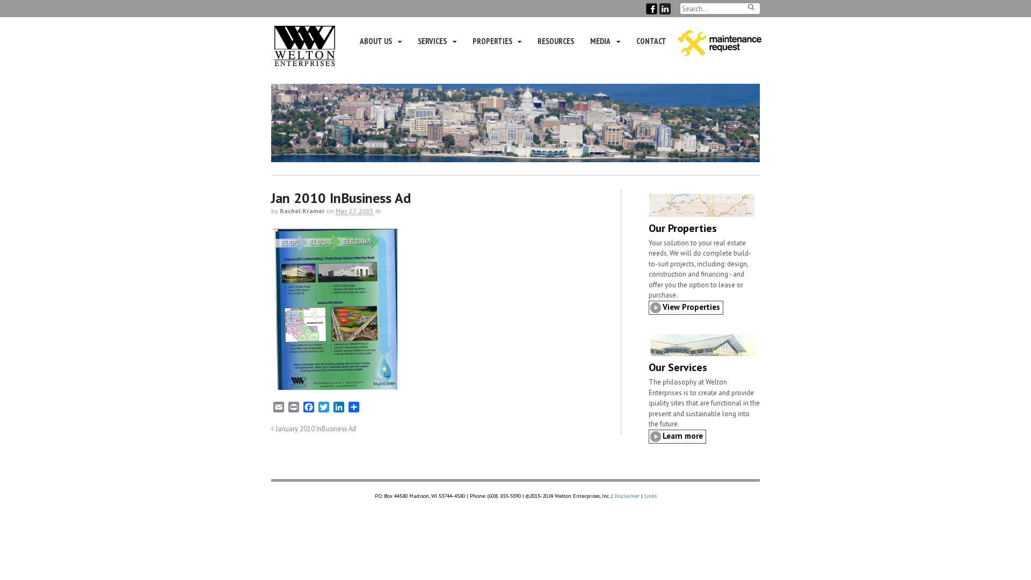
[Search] (751, 6)
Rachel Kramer (302, 211)
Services (432, 41)
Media (600, 41)
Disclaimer (627, 495)
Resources (556, 41)
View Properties (691, 307)
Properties (492, 41)
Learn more (683, 436)
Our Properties (683, 228)
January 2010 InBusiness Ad (315, 428)
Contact (651, 41)
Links (650, 495)
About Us (376, 41)
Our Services (678, 367)
